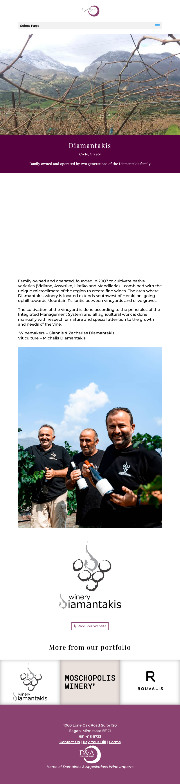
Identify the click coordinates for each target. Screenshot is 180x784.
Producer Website (92, 626)
